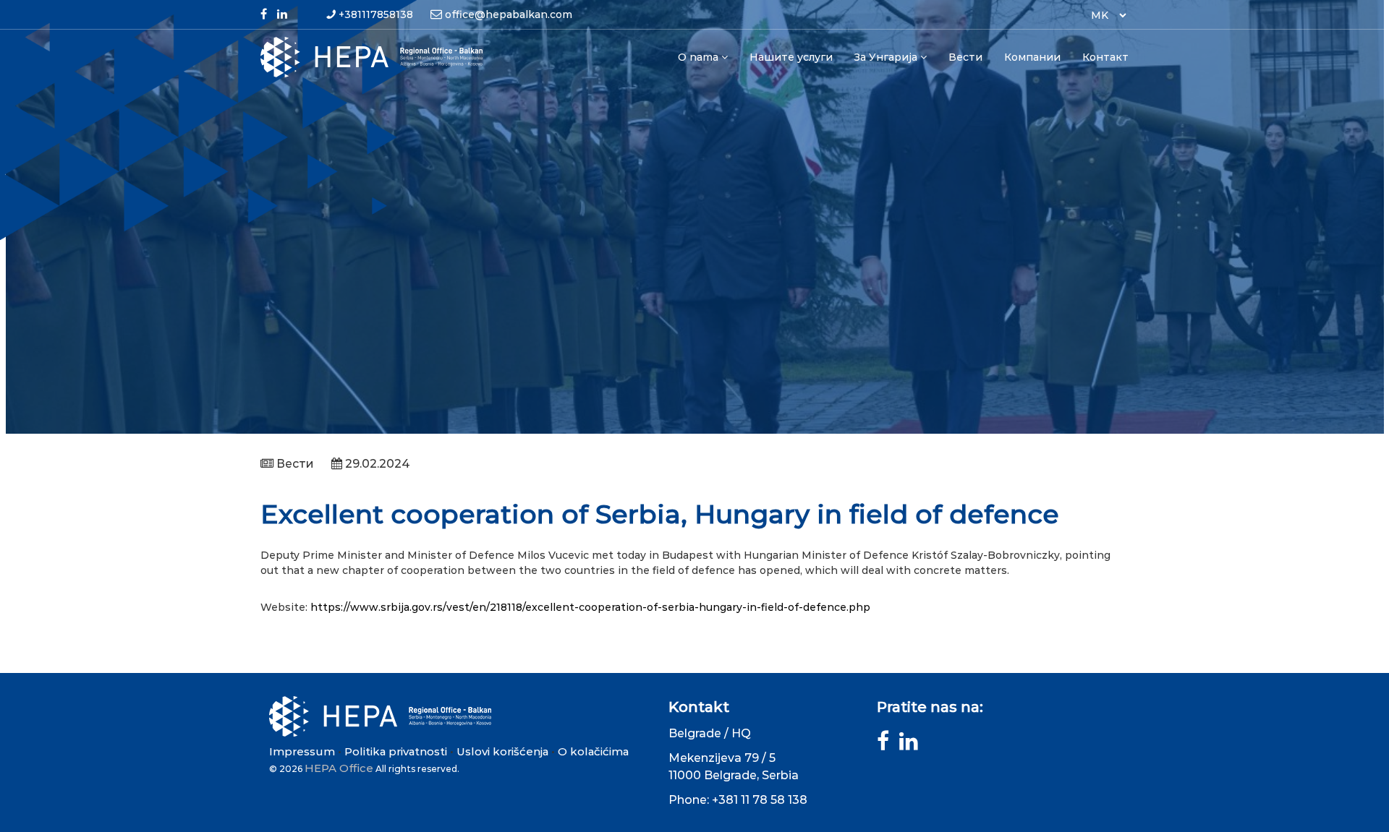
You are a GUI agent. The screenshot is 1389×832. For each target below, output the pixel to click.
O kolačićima (593, 751)
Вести (965, 57)
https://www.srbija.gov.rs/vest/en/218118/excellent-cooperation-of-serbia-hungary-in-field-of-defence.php (590, 607)
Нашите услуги (791, 57)
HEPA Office (339, 768)
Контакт (1105, 57)
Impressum (302, 751)
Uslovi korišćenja (502, 751)
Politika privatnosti (395, 751)
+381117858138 (376, 14)
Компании (1032, 57)
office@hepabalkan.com (508, 14)
